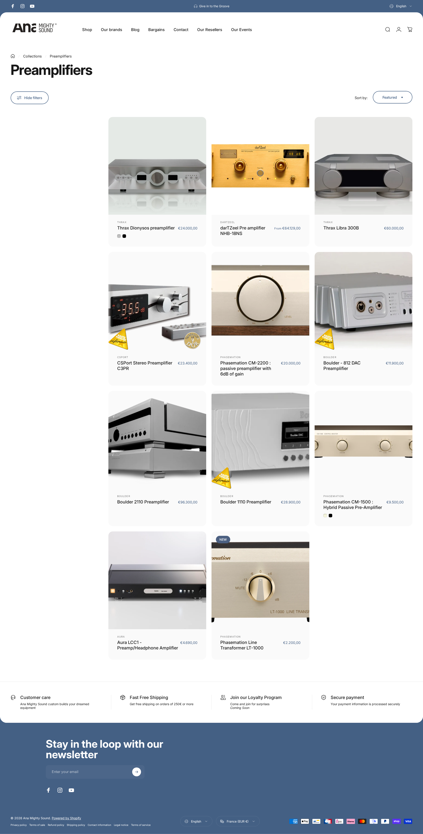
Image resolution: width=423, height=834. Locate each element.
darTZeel (227, 222)
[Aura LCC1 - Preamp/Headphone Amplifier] (157, 580)
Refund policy (56, 825)
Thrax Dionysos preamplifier (146, 228)
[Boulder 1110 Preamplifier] (260, 440)
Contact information (99, 825)
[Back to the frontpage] (13, 56)
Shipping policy (76, 825)
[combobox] (401, 6)
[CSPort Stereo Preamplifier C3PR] (157, 301)
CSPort (122, 357)
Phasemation (230, 357)
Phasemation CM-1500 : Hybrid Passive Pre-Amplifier (352, 504)
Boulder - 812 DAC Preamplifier (342, 365)
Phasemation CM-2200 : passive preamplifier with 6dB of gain (245, 368)
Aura (121, 636)
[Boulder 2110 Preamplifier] (157, 440)
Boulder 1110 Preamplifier (245, 502)
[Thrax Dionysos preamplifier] (157, 166)
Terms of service (141, 825)
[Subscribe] (136, 771)
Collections (32, 56)
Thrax (122, 222)
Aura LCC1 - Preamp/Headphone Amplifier (147, 645)
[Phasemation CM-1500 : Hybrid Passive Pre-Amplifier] (363, 440)
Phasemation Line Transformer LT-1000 (241, 645)
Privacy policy (19, 825)
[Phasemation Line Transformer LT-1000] (260, 580)
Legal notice (121, 825)
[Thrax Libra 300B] (363, 166)
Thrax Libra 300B (341, 228)
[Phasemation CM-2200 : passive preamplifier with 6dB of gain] (260, 301)
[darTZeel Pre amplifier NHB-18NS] (260, 166)
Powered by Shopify (66, 818)
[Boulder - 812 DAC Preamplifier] (363, 301)
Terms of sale (37, 825)
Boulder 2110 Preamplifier (143, 502)
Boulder (329, 357)
